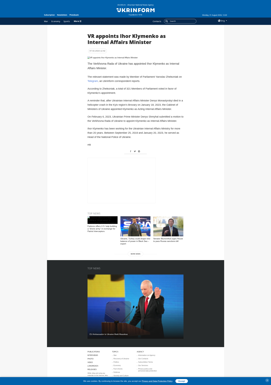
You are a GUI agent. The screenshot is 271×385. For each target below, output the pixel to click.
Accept (181, 381)
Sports (67, 21)
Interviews (93, 355)
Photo (90, 359)
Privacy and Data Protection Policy (157, 381)
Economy (55, 21)
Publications (94, 352)
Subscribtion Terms (145, 362)
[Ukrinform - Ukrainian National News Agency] (135, 9)
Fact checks (118, 369)
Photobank (74, 15)
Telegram (93, 81)
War (46, 21)
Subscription (49, 15)
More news (135, 254)
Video (90, 362)
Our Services (143, 365)
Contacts (157, 21)
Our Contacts (143, 359)
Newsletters (62, 15)
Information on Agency (146, 355)
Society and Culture (121, 376)
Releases (92, 369)
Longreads (93, 366)
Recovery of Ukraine (121, 359)
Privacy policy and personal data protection (147, 370)
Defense (116, 372)
